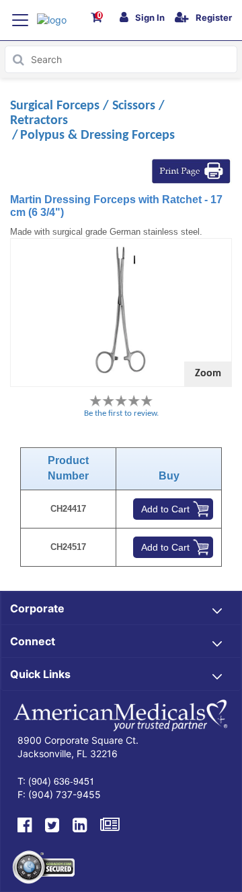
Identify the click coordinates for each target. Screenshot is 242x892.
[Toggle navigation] (20, 20)
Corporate (37, 608)
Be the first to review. (121, 413)
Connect (32, 641)
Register (214, 17)
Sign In (150, 17)
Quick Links (40, 674)
